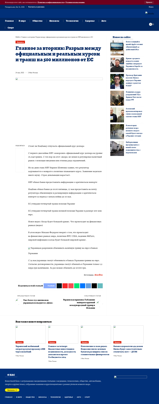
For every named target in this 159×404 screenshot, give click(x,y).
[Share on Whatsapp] (35, 67)
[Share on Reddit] (49, 67)
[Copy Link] (68, 67)
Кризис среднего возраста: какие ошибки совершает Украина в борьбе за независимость (134, 63)
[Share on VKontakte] (54, 67)
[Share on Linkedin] (40, 67)
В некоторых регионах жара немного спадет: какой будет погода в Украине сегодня (134, 130)
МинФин (99, 274)
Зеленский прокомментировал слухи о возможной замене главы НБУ (134, 112)
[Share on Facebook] (17, 67)
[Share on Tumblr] (45, 67)
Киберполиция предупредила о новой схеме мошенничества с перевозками (133, 147)
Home (18, 37)
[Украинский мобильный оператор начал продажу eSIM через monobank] (31, 334)
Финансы (20, 42)
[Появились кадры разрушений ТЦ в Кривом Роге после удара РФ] (117, 98)
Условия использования (75, 2)
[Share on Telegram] (58, 67)
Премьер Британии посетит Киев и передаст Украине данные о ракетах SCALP (134, 80)
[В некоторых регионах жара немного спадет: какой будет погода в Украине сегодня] (117, 131)
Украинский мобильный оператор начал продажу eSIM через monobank (30, 349)
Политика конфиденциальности (51, 2)
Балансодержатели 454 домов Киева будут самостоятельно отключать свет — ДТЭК (128, 349)
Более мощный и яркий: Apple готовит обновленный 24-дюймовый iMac (134, 45)
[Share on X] (22, 67)
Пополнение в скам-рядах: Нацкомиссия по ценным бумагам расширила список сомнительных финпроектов (95, 350)
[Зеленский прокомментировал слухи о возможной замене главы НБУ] (117, 114)
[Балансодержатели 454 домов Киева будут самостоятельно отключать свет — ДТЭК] (128, 334)
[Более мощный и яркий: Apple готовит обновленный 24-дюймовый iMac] (117, 47)
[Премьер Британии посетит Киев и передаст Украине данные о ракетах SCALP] (117, 81)
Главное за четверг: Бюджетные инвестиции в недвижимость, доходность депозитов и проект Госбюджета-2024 (62, 352)
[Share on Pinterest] (31, 67)
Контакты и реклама (36, 7)
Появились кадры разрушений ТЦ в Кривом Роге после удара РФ (133, 96)
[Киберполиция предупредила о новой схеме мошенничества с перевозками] (117, 148)
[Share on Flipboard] (26, 67)
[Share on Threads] (63, 67)
